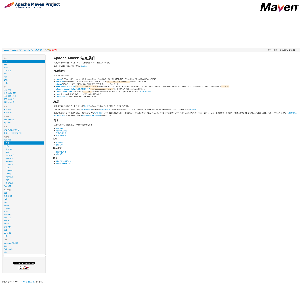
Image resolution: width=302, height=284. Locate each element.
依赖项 (8, 167)
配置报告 (7, 109)
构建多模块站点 (10, 96)
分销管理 (9, 183)
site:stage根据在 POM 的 (65, 86)
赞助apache (8, 249)
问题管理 (9, 158)
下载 (6, 82)
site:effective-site (62, 96)
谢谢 (6, 252)
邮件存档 (193, 109)
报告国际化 (8, 112)
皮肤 (6, 229)
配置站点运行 (9, 99)
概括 (7, 146)
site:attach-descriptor (64, 91)
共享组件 (7, 226)
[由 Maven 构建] (23, 268)
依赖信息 (9, 149)
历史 (6, 73)
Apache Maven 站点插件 (33, 50)
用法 (6, 67)
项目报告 (7, 186)
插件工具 (7, 217)
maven (14, 50)
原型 (6, 193)
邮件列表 (9, 161)
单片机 (6, 223)
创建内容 (7, 90)
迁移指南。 (84, 66)
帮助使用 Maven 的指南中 (91, 115)
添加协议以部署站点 (11, 130)
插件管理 (9, 176)
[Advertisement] (151, 30)
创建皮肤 (7, 122)
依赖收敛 (9, 170)
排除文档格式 (9, 102)
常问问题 (7, 70)
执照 (6, 79)
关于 (7, 143)
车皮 (6, 236)
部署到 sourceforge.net (12, 133)
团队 (7, 152)
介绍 (6, 61)
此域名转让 (54, 50)
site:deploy (60, 81)
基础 (6, 246)
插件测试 (7, 214)
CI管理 (8, 173)
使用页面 (87, 106)
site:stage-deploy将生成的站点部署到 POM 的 (73, 89)
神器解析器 (8, 196)
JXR (5, 202)
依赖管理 (9, 164)
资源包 (6, 220)
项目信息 (7, 140)
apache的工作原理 (11, 243)
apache (7, 50)
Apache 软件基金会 (27, 281)
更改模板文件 (9, 119)
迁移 (6, 76)
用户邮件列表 (105, 109)
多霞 (6, 199)
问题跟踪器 (98, 113)
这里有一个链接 (145, 91)
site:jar (58, 94)
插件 (20, 50)
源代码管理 (10, 155)
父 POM (7, 208)
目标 (6, 64)
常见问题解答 (87, 109)
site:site (59, 79)
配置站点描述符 (10, 93)
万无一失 (7, 233)
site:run (59, 84)
